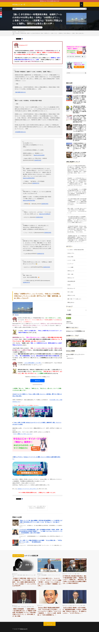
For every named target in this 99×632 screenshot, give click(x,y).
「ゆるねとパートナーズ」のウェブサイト (27, 488)
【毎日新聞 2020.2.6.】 (20, 92)
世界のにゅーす (71, 270)
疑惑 (40, 27)
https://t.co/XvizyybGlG (39, 155)
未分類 (69, 284)
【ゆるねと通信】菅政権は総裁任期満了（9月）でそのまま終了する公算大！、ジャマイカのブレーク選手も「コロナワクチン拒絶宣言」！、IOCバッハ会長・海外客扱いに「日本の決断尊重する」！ (49, 611)
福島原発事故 (29, 606)
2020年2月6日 (37, 160)
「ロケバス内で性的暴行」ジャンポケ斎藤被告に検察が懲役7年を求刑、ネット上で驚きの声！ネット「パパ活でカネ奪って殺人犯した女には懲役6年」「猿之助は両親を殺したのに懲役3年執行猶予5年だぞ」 (77, 192)
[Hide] (0, 18)
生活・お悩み (70, 291)
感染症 (71, 605)
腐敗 (75, 573)
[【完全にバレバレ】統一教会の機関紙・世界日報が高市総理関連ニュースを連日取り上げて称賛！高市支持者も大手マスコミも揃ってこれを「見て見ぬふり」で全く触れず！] (15, 523)
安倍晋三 (19, 606)
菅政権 (78, 573)
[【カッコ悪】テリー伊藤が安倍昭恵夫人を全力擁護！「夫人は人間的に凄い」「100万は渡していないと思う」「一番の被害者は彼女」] (15, 543)
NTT (70, 573)
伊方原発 (33, 27)
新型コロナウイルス (76, 605)
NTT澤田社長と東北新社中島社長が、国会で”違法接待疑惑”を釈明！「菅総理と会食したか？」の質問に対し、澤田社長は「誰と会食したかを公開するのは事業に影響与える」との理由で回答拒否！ (74, 579)
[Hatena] (1, 17)
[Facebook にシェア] (22, 38)
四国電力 (37, 27)
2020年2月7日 (35, 183)
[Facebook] (1, 9)
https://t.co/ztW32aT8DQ (29, 178)
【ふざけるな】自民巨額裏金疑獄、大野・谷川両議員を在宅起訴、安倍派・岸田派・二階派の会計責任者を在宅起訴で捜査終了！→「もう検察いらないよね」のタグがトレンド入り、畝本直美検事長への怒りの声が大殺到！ (40, 531)
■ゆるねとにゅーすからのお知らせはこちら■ (49, 1)
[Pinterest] (1, 13)
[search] (86, 9)
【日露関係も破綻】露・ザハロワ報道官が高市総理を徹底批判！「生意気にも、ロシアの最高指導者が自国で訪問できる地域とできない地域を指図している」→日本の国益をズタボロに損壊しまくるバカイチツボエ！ (77, 238)
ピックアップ (22, 27)
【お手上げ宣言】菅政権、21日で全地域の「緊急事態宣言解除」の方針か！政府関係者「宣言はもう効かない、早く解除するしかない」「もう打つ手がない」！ (74, 610)
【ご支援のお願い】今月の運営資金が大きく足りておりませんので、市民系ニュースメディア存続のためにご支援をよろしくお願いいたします (79, 155)
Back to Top (49, 624)
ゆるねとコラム (71, 253)
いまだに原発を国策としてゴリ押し (32, 362)
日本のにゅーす (71, 277)
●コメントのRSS (69, 323)
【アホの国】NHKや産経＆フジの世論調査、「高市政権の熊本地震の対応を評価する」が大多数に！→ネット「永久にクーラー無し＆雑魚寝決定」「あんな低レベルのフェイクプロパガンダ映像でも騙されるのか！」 (77, 219)
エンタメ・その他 (71, 260)
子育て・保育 (70, 274)
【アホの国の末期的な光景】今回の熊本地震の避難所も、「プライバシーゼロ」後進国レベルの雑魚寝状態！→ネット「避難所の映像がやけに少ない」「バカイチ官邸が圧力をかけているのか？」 (77, 201)
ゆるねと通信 (70, 256)
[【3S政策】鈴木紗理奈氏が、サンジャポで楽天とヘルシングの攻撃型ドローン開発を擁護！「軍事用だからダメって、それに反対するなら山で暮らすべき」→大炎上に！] (69, 146)
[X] (1, 11)
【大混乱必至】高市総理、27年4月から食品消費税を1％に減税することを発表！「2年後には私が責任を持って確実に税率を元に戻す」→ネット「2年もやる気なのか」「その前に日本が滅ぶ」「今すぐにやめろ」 (77, 229)
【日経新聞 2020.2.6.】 (20, 132)
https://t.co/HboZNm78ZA (29, 200)
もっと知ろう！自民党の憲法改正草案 (76, 249)
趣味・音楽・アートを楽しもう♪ (74, 298)
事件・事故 (29, 27)
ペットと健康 (70, 267)
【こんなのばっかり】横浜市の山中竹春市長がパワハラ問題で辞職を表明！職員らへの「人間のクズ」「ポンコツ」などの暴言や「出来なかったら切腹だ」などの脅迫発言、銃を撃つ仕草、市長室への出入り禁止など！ (79, 99)
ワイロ (73, 573)
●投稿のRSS (68, 321)
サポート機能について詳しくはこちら (23, 433)
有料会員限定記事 (71, 281)
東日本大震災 (23, 606)
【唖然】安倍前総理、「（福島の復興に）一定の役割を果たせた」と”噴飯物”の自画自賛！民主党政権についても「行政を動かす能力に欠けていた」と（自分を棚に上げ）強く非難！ (24, 612)
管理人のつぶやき (71, 295)
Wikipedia (17, 314)
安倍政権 (15, 606)
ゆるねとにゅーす (23, 628)
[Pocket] (1, 15)
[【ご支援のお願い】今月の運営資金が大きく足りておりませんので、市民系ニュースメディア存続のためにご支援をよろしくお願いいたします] (69, 155)
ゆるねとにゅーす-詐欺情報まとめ (75, 331)
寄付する (37, 380)
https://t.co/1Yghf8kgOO (44, 214)
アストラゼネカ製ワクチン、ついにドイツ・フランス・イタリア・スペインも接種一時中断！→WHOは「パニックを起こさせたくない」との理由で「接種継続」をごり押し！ (49, 582)
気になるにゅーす (71, 288)
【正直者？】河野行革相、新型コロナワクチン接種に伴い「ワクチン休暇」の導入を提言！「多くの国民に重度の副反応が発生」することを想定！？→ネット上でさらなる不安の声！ (24, 582)
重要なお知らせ (71, 302)
